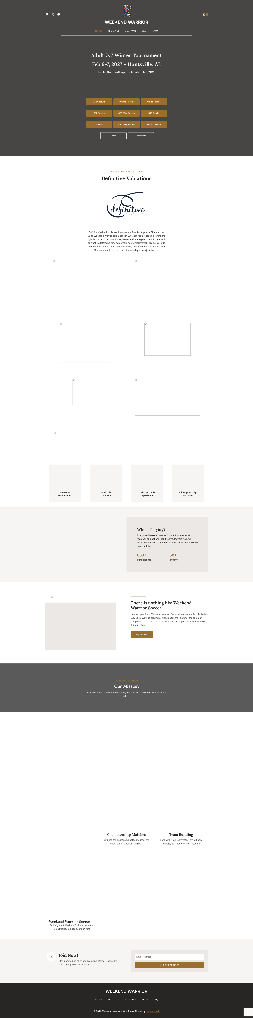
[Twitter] (52, 14)
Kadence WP (153, 1011)
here (112, 250)
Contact (130, 30)
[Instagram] (58, 14)
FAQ (155, 30)
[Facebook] (47, 14)
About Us (114, 30)
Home (98, 30)
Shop (145, 30)
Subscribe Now (169, 965)
